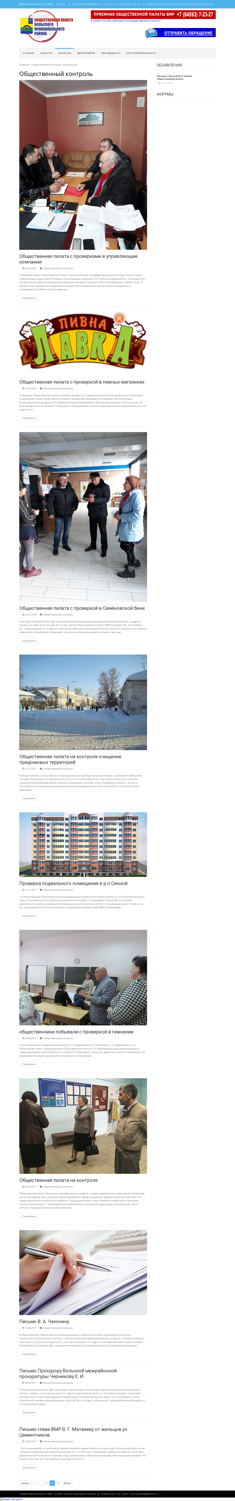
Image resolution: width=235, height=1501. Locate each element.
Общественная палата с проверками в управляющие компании (78, 259)
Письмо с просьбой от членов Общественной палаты (174, 77)
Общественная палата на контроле (58, 1180)
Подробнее (29, 298)
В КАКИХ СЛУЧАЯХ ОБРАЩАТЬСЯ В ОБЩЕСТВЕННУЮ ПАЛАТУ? (126, 20)
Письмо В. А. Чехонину (44, 1321)
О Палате (28, 53)
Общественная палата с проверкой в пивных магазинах (81, 382)
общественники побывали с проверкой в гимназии (76, 1032)
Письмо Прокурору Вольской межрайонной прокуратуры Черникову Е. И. (68, 1373)
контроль (64, 53)
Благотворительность (141, 53)
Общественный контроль (58, 268)
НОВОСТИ (46, 53)
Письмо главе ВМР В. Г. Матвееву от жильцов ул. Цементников (73, 1432)
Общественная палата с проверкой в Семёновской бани (82, 608)
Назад (25, 1483)
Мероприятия (86, 53)
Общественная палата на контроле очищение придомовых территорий (70, 759)
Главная (61, 4)
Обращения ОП (110, 53)
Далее (67, 1483)
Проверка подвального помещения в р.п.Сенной (73, 883)
